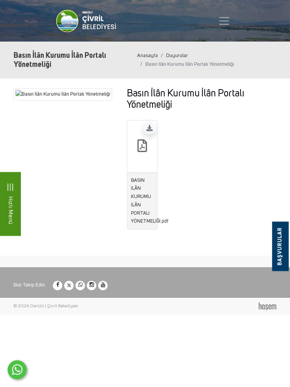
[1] (224, 21)
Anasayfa (147, 55)
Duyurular (177, 55)
